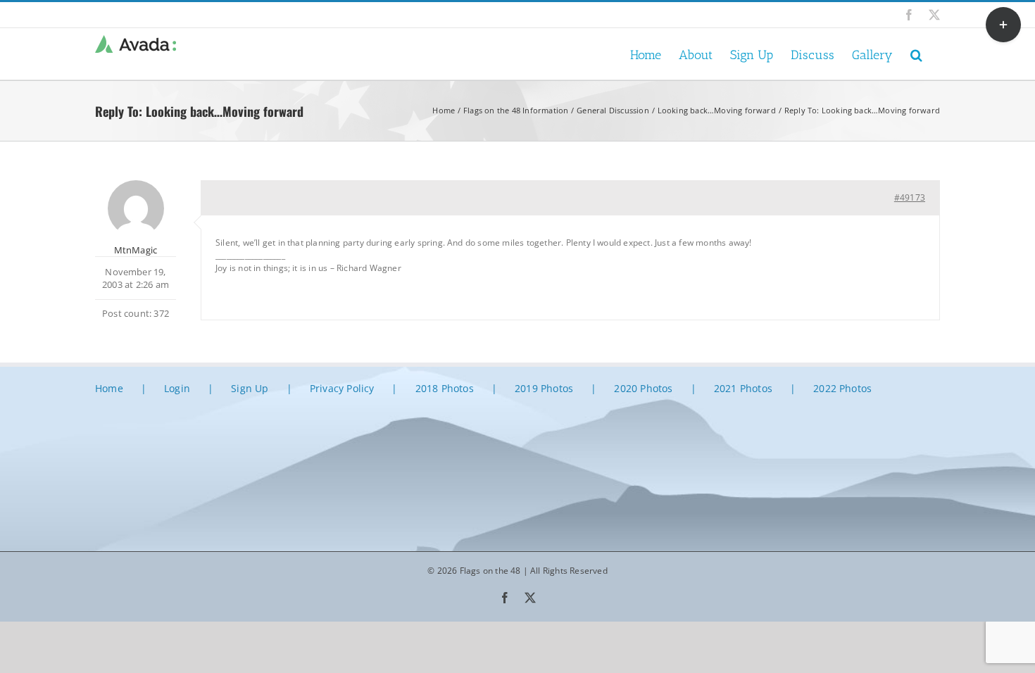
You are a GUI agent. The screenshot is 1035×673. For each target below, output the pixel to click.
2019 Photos (544, 388)
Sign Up (249, 388)
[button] (916, 54)
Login (177, 388)
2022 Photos (842, 388)
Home (109, 388)
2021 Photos (743, 388)
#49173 (909, 197)
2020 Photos (643, 388)
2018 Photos (444, 388)
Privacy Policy (342, 388)
